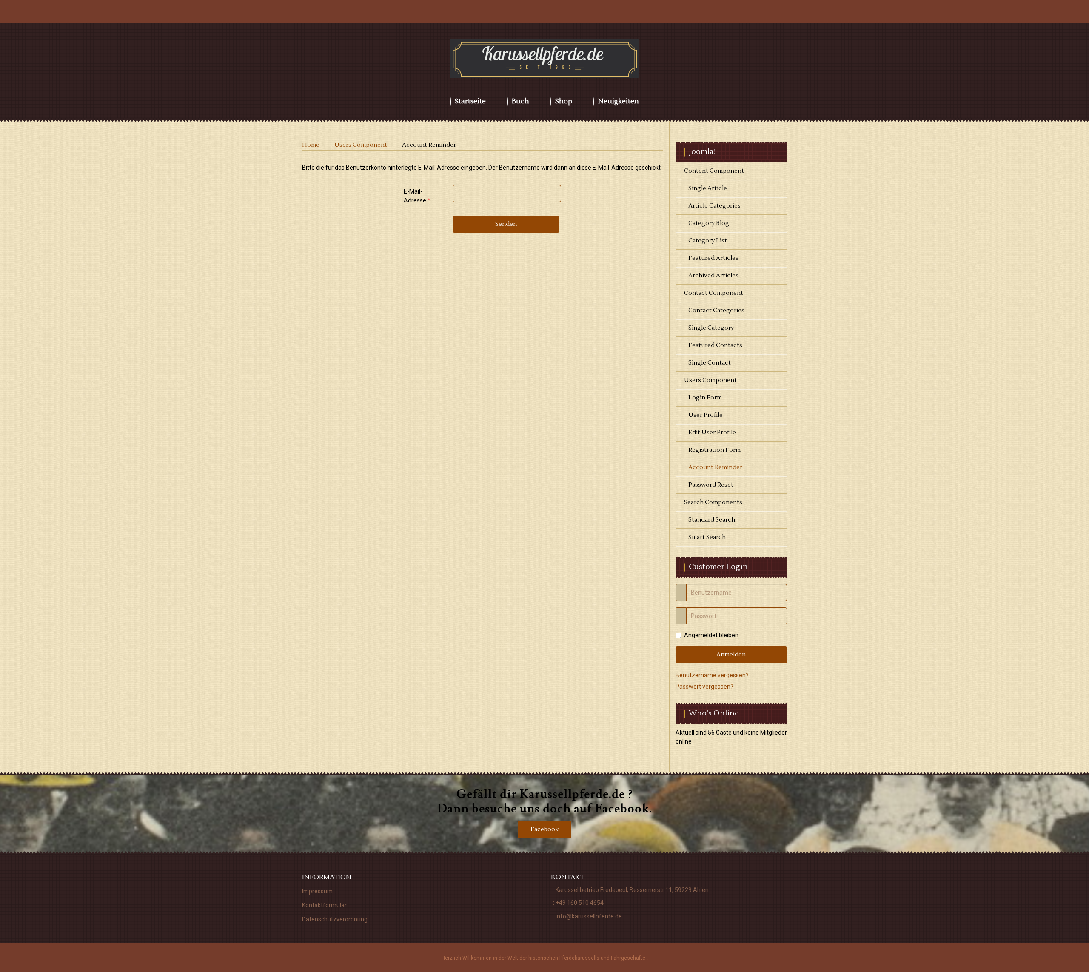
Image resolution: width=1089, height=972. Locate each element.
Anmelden (731, 654)
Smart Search (707, 537)
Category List (707, 241)
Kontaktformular (324, 905)
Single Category (711, 328)
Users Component (710, 380)
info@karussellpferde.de (589, 916)
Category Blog (708, 223)
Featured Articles (713, 258)
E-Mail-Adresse (417, 196)
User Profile (705, 415)
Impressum (317, 891)
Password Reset (710, 485)
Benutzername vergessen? (712, 675)
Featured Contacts (715, 345)
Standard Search (711, 520)
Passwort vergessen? (704, 686)
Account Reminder (715, 467)
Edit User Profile (712, 432)
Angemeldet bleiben (711, 635)
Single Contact (709, 363)
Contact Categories (716, 310)
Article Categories (714, 206)
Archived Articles (713, 275)
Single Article (707, 188)
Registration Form (714, 450)
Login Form (705, 398)
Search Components (713, 502)
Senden (506, 224)
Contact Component (713, 293)
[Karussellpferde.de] (544, 58)
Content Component (714, 171)
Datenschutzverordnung (335, 919)
